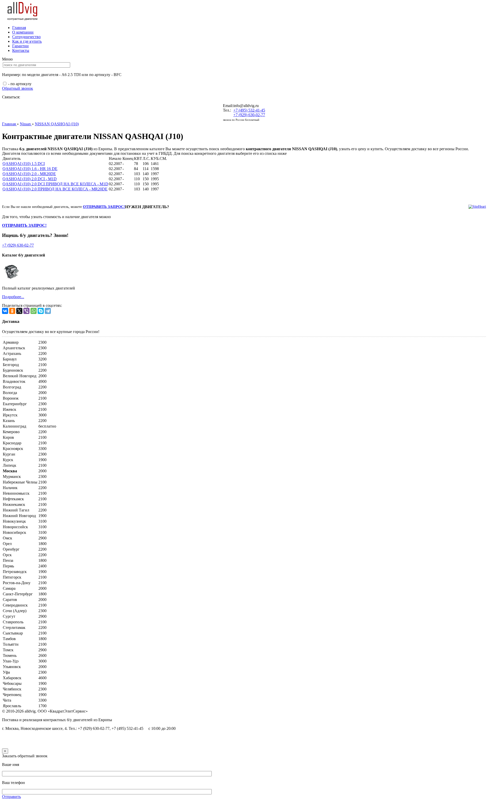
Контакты (20, 50)
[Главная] (22, 19)
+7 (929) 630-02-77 (249, 115)
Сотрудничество (26, 37)
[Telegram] (48, 311)
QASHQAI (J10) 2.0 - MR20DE (29, 174)
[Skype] (41, 311)
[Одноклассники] (12, 311)
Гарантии (20, 46)
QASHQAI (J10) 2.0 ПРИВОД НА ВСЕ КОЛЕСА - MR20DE (55, 189)
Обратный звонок (17, 88)
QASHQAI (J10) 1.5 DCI (24, 163)
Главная (19, 27)
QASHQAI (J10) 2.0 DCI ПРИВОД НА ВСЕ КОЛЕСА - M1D (55, 184)
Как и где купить (27, 41)
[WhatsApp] (33, 311)
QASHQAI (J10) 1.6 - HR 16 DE (30, 169)
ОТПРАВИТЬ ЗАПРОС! (104, 207)
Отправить (11, 796)
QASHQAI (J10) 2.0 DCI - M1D (30, 179)
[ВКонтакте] (5, 311)
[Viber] (26, 311)
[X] (19, 311)
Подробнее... (13, 297)
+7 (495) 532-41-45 (249, 110)
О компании (23, 32)
